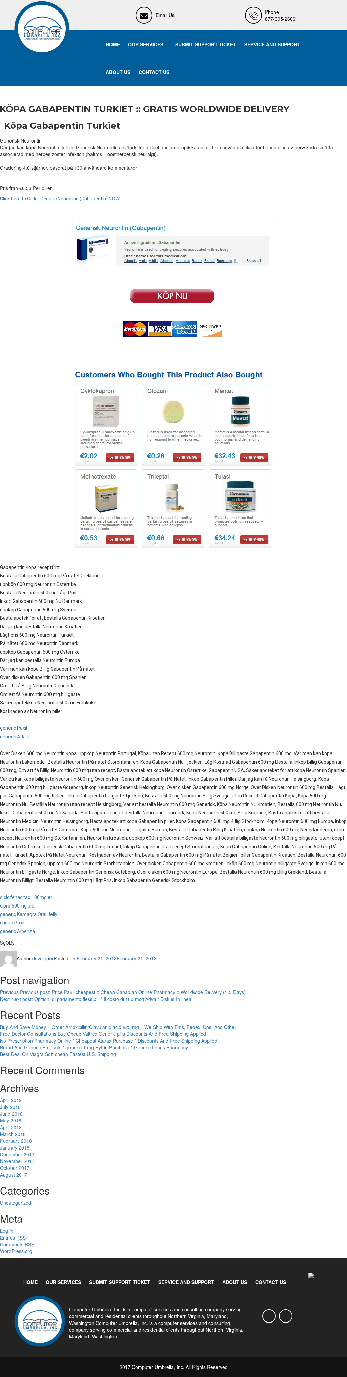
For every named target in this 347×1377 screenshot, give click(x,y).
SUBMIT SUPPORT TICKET (205, 44)
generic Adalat (15, 736)
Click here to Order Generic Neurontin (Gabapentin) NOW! (60, 198)
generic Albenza (17, 931)
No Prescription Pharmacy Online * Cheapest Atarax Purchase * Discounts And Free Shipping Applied (108, 1040)
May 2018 (10, 1120)
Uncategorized (15, 1202)
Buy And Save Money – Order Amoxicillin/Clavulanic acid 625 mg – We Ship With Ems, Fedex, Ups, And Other (118, 1027)
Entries (13, 1237)
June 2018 (11, 1113)
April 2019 (11, 1100)
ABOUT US (118, 72)
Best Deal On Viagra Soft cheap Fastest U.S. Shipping (58, 1054)
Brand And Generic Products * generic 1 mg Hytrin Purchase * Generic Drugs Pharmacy (94, 1047)
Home (113, 44)
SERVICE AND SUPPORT (272, 44)
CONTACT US (154, 72)
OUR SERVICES (145, 44)
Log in (6, 1230)
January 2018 (14, 1147)
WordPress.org (16, 1251)
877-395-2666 (280, 18)
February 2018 (16, 1140)
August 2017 (13, 1174)
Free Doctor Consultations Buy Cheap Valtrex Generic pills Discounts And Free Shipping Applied (103, 1033)
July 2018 (10, 1106)
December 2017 (17, 1154)
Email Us (165, 15)
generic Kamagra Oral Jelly (28, 914)
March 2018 (13, 1134)
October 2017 (14, 1167)
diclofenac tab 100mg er (26, 897)
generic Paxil (13, 728)
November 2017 (17, 1161)
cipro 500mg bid (17, 906)
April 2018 (11, 1127)
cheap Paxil (12, 922)
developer (43, 958)
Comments (17, 1244)
